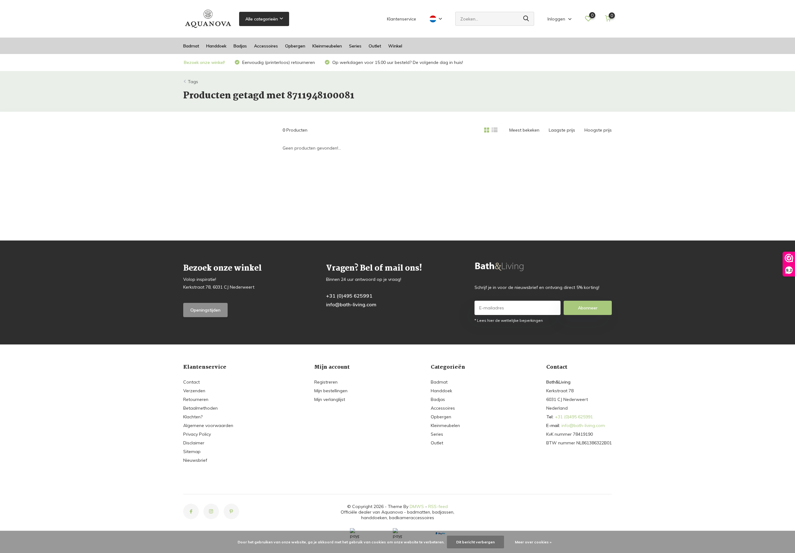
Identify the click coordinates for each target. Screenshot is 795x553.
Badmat (191, 46)
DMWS (417, 506)
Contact (191, 382)
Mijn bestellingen (331, 390)
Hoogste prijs (598, 130)
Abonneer (587, 308)
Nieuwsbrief (195, 460)
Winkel (395, 46)
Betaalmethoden (200, 408)
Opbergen (295, 46)
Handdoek (216, 46)
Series (355, 46)
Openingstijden (205, 310)
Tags (193, 81)
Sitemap (192, 451)
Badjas (240, 46)
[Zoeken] (526, 19)
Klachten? (192, 417)
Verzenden (194, 390)
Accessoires (266, 46)
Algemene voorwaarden (208, 425)
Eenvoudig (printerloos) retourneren (278, 62)
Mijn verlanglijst (329, 399)
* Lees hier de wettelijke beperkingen (509, 320)
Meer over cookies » (533, 542)
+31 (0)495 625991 (349, 296)
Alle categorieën (261, 19)
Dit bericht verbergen (475, 542)
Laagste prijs (562, 130)
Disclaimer (193, 443)
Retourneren (195, 399)
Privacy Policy (197, 434)
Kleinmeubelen (327, 46)
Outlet (375, 46)
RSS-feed (438, 506)
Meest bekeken (524, 130)
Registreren (326, 382)
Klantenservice (401, 19)
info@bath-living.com (351, 304)
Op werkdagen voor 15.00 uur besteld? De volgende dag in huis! (397, 62)
